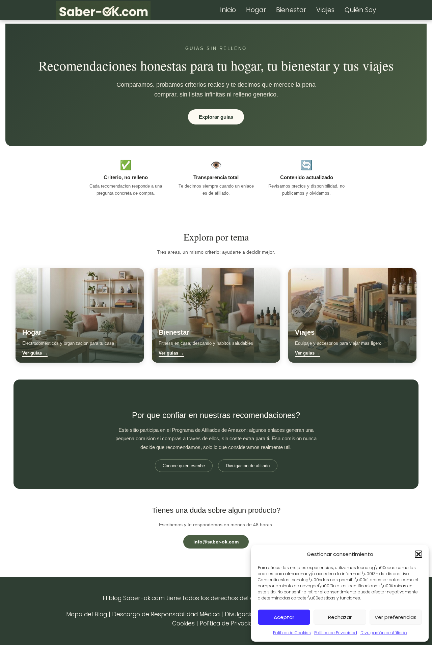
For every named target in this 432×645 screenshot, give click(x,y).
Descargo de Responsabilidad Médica (166, 614)
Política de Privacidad (230, 623)
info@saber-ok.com (216, 541)
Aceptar (284, 617)
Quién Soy (360, 10)
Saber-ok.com (144, 598)
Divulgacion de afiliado (248, 465)
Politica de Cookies (292, 633)
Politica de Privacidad (335, 633)
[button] (418, 554)
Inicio (228, 10)
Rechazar (340, 617)
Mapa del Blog (86, 614)
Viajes (325, 10)
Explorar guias (216, 117)
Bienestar (291, 10)
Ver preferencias (395, 617)
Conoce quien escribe (184, 465)
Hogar (256, 10)
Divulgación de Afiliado (383, 633)
